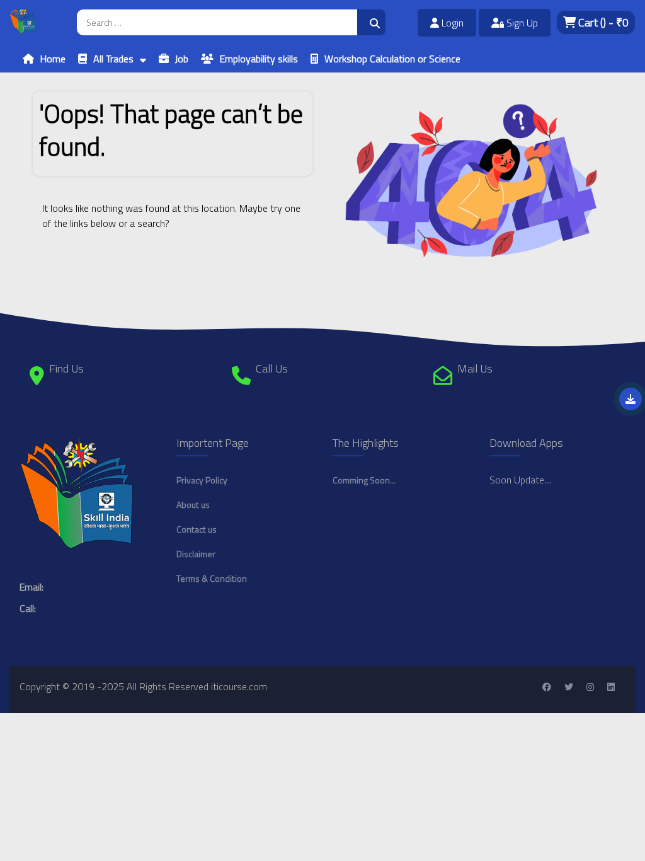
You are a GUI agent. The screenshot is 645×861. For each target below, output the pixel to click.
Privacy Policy (201, 480)
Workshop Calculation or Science (392, 58)
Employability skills (259, 58)
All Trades (113, 58)
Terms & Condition (211, 578)
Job (181, 58)
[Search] (371, 22)
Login (451, 22)
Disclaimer (195, 553)
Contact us (196, 529)
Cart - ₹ (602, 22)
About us (193, 504)
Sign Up (521, 22)
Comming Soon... (364, 480)
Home (53, 58)
